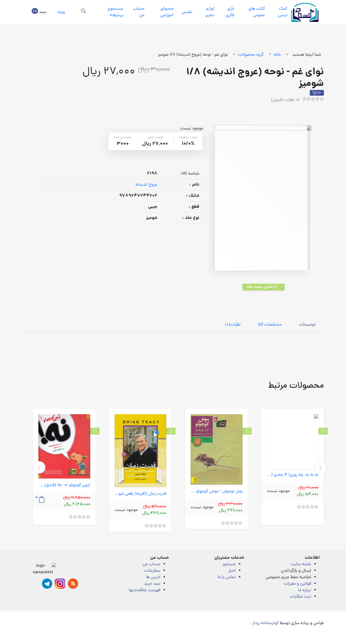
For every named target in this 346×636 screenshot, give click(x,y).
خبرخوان (73, 583)
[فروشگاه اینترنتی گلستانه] (304, 12)
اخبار (232, 571)
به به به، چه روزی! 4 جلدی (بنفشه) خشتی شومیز (293, 475)
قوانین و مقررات (297, 584)
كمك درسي (282, 12)
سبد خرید (152, 584)
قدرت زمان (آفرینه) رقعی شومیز (141, 494)
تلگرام (47, 583)
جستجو (229, 564)
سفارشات (152, 571)
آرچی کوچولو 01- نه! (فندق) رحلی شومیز (64, 485)
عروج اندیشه (146, 185)
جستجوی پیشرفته (115, 12)
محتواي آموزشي (167, 12)
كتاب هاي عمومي (256, 12)
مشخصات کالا (270, 325)
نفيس (187, 12)
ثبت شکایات (300, 597)
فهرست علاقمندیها (144, 590)
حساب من (138, 12)
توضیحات (307, 325)
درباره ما (304, 590)
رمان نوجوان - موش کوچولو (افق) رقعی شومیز (216, 491)
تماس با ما (227, 577)
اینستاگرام (60, 583)
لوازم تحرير (209, 12)
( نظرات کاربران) (285, 100)
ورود (61, 12)
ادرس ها (153, 577)
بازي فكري (230, 12)
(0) (233, 325)
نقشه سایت (301, 564)
